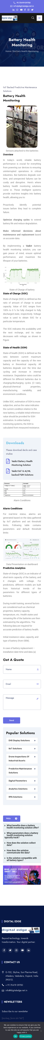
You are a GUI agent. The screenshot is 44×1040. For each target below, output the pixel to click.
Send (11, 720)
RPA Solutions (15, 797)
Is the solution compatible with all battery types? (22, 859)
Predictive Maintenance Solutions (20, 771)
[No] (41, 1031)
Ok (15, 1036)
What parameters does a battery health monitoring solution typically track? (21, 835)
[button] (22, 826)
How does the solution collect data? (21, 843)
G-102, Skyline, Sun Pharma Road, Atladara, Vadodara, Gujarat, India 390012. (22, 976)
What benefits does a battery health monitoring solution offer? (23, 826)
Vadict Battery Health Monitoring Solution (22, 463)
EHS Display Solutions (19, 740)
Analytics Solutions (18, 789)
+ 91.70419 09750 (14, 985)
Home (8, 51)
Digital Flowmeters (18, 781)
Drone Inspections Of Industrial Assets (19, 758)
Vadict (29, 245)
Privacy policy (25, 1036)
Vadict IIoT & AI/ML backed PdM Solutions (22, 472)
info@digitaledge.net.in (16, 990)
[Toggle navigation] (39, 18)
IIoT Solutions (15, 748)
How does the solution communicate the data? (18, 851)
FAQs (8, 818)
